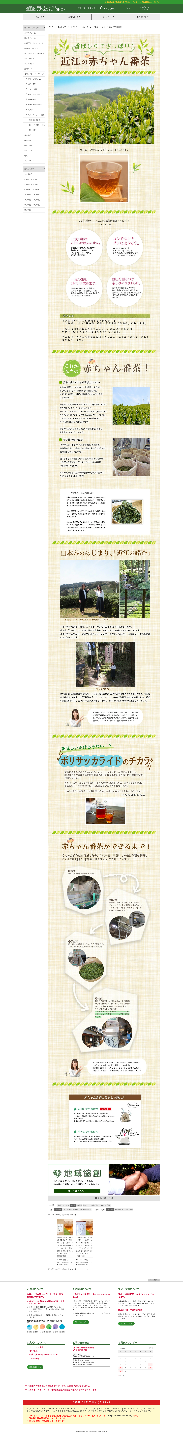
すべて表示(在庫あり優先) (70, 1209)
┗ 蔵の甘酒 (31, 130)
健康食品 (27, 135)
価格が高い (94, 1205)
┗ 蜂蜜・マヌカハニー (34, 79)
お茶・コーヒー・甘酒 (90, 27)
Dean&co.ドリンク (31, 48)
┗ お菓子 (29, 110)
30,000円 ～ (28, 210)
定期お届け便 (73, 17)
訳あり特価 (28, 145)
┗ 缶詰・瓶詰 (31, 84)
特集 (26, 156)
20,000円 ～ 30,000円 (32, 205)
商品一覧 (39, 17)
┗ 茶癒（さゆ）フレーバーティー (36, 121)
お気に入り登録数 (105, 1205)
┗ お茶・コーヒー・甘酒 (35, 115)
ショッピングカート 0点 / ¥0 (145, 8)
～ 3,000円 (28, 174)
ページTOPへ (154, 1280)
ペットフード (29, 161)
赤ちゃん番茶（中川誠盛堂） (112, 27)
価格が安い (86, 1205)
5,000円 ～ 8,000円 (31, 184)
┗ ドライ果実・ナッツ (34, 105)
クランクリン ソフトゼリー (34, 53)
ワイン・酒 (28, 151)
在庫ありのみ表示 (85, 1209)
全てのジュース (30, 33)
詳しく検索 (110, 8)
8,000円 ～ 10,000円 (31, 189)
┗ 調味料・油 (31, 99)
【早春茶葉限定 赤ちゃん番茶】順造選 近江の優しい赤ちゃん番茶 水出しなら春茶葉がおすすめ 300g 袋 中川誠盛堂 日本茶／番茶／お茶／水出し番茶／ (65, 1245)
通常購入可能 (119, 1209)
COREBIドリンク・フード (34, 43)
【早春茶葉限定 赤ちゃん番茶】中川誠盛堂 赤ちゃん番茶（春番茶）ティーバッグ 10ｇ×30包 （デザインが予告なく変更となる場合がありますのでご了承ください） (85, 1245)
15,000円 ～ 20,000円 (32, 200)
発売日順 (79, 1205)
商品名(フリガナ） (63, 1205)
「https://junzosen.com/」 (119, 1416)
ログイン (126, 8)
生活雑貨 (27, 140)
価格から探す (29, 169)
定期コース (28, 69)
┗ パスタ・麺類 (31, 89)
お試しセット (29, 58)
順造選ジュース (30, 38)
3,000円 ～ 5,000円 (31, 179)
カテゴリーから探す (31, 28)
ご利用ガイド (142, 17)
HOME (51, 27)
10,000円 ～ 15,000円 (32, 195)
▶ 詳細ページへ (62, 1264)
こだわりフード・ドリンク (34, 74)
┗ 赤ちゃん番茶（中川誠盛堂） (36, 126)
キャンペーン (107, 17)
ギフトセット (29, 64)
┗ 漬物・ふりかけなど (34, 94)
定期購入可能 (128, 1209)
